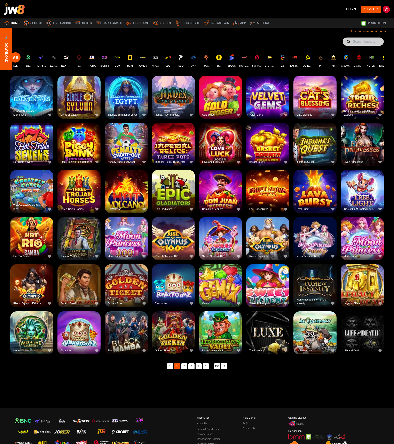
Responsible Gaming (209, 439)
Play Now (32, 99)
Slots (87, 23)
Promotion (377, 23)
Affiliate (264, 23)
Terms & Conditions (208, 429)
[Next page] (224, 366)
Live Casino (62, 23)
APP (243, 23)
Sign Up (371, 9)
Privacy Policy (205, 434)
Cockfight (191, 23)
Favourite (32, 90)
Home (15, 23)
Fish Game (141, 23)
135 (217, 366)
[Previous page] (170, 366)
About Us (202, 423)
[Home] (14, 9)
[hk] (386, 9)
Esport (166, 23)
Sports (36, 23)
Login (351, 9)
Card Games (112, 23)
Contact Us (249, 428)
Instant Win (220, 23)
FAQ (245, 423)
